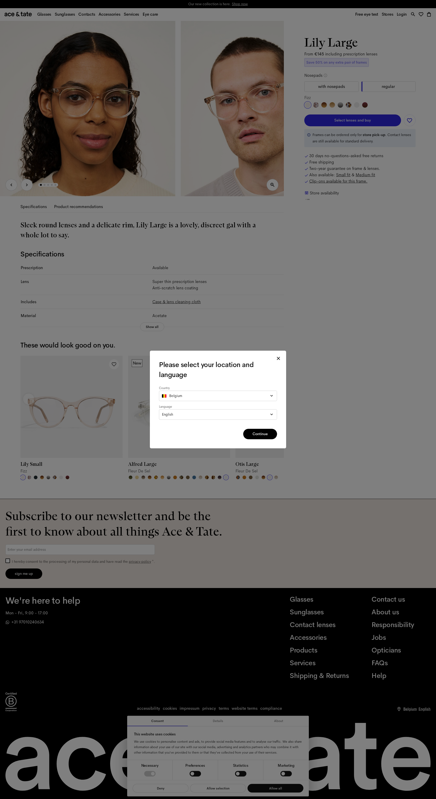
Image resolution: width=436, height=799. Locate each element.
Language (165, 406)
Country (164, 388)
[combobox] (218, 396)
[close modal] (278, 358)
